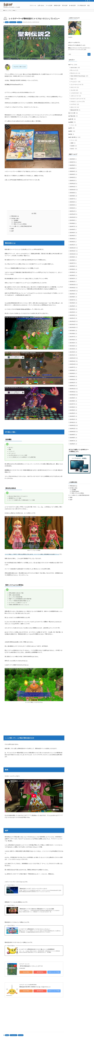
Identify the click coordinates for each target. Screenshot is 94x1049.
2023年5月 (73, 269)
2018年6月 (73, 443)
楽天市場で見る (40, 972)
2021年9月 (73, 330)
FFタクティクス (75, 73)
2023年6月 (73, 266)
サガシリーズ (74, 87)
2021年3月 (73, 348)
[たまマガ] (8, 4)
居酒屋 (72, 143)
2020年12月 (74, 358)
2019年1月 (73, 422)
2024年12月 (73, 214)
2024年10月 (73, 217)
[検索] (89, 1)
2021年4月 (73, 345)
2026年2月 (73, 177)
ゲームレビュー (13, 22)
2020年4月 (73, 376)
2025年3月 (73, 205)
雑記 (72, 131)
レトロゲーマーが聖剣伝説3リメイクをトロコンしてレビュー (34, 929)
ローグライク (74, 104)
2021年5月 (73, 342)
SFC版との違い (15, 218)
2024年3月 (73, 238)
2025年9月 (73, 192)
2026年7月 (73, 162)
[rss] (88, 1)
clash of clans (75, 67)
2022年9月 (73, 293)
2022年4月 (73, 309)
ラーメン (73, 140)
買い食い (73, 148)
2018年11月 (73, 428)
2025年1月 (73, 211)
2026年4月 (73, 171)
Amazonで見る (26, 972)
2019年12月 (74, 388)
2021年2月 (73, 352)
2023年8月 (73, 260)
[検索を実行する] (89, 54)
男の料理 (73, 145)
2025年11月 (73, 186)
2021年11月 (73, 324)
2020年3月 (73, 379)
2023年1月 (73, 281)
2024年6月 (73, 229)
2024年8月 (73, 223)
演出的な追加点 (17, 222)
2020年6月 (73, 370)
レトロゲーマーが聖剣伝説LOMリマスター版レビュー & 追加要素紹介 (37, 949)
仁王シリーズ (74, 107)
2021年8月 (73, 333)
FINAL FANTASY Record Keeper (79, 76)
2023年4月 (73, 272)
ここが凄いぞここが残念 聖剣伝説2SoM (21, 226)
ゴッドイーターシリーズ (76, 84)
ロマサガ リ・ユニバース (77, 101)
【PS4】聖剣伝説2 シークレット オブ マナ (31, 966)
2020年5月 (73, 373)
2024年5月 (73, 232)
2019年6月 (73, 407)
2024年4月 (73, 235)
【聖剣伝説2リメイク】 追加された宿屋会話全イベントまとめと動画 (36, 908)
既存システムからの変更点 (20, 224)
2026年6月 (73, 165)
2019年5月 (73, 410)
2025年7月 (73, 198)
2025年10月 (74, 189)
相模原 (73, 122)
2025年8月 (73, 195)
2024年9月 (73, 220)
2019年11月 (73, 391)
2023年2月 (73, 278)
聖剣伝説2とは (15, 216)
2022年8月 (73, 296)
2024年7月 (73, 226)
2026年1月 (73, 180)
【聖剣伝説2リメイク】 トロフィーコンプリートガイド (33, 888)
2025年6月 (73, 202)
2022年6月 (73, 303)
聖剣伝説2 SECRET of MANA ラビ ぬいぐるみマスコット (35, 986)
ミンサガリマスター (76, 93)
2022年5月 (73, 306)
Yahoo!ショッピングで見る (54, 972)
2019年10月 (74, 394)
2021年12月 (74, 321)
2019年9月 (73, 398)
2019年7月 (73, 404)
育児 (72, 128)
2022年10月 (74, 290)
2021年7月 (73, 336)
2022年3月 (73, 312)
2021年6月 (73, 339)
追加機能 (16, 220)
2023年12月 (74, 247)
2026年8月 (73, 159)
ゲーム (73, 64)
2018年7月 (73, 440)
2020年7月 (73, 367)
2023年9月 (73, 257)
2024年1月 (73, 244)
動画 (12, 228)
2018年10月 (74, 431)
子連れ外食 (74, 116)
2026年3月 (73, 174)
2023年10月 (74, 254)
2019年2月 (73, 419)
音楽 (72, 134)
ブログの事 (74, 113)
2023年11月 (73, 250)
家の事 (73, 119)
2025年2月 (73, 208)
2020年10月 (74, 364)
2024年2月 (73, 241)
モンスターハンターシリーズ (77, 98)
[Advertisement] (34, 195)
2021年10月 (74, 327)
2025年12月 (73, 183)
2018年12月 (74, 425)
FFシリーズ (74, 70)
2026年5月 (73, 168)
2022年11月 (73, 287)
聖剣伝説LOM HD (75, 110)
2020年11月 (73, 361)
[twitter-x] (86, 1)
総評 (12, 231)
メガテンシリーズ (75, 95)
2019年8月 (73, 401)
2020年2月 (73, 382)
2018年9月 (73, 434)
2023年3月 (73, 275)
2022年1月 (73, 318)
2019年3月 (73, 416)
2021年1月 (73, 355)
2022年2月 (73, 315)
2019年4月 (73, 413)
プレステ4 (19, 22)
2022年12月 (74, 284)
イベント (73, 125)
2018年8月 (73, 437)
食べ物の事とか (75, 137)
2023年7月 (73, 263)
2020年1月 (73, 385)
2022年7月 (73, 300)
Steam (7, 22)
